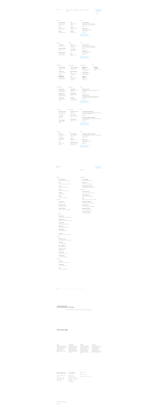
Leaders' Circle (61, 71)
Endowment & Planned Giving (61, 76)
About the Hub (61, 89)
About (58, 344)
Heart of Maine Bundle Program (87, 111)
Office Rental (72, 89)
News (71, 22)
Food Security (70, 380)
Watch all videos (84, 35)
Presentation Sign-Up (73, 72)
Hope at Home (84, 28)
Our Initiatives (61, 44)
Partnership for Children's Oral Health (88, 117)
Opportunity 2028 (71, 375)
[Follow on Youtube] (97, 402)
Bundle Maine (70, 379)
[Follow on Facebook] (95, 402)
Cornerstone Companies (96, 67)
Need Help (67, 11)
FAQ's (71, 53)
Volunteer (98, 10)
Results (60, 31)
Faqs (63, 379)
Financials (72, 31)
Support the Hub (62, 93)
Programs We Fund (62, 48)
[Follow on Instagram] (100, 402)
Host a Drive (61, 115)
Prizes (71, 76)
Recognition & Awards (84, 77)
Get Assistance (73, 49)
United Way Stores (85, 72)
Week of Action (73, 114)
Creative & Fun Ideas (74, 67)
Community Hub (73, 119)
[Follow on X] (99, 402)
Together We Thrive (85, 95)
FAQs (60, 142)
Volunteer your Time (74, 111)
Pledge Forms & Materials (85, 67)
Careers (71, 26)
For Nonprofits (61, 97)
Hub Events (72, 97)
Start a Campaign (62, 67)
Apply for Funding (62, 52)
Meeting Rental (73, 93)
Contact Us (72, 44)
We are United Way (85, 22)
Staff (59, 26)
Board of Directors (62, 22)
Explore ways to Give (62, 111)
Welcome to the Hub (85, 89)
